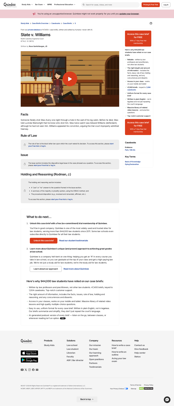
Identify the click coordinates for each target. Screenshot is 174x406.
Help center (139, 353)
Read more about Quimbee (76, 269)
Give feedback (141, 349)
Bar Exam (39, 4)
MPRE (49, 4)
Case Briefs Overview (40, 23)
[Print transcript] (151, 23)
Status (137, 356)
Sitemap (133, 389)
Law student (72, 349)
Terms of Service (135, 385)
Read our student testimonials (73, 240)
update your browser (129, 14)
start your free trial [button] (41, 165)
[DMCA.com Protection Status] (146, 388)
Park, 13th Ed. (130, 150)
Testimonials (95, 367)
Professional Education (63, 4)
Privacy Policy (148, 385)
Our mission (95, 345)
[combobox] (110, 4)
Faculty (70, 356)
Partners (93, 363)
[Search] (83, 4)
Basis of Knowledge (133, 162)
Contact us (139, 345)
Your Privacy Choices (117, 389)
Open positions (96, 359)
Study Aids (26, 4)
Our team (93, 349)
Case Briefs (67, 23)
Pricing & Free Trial (150, 5)
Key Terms (130, 156)
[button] (70, 79)
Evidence (128, 147)
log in (43, 146)
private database (34, 30)
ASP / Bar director (75, 360)
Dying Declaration (132, 164)
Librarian (71, 353)
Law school (72, 345)
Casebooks (55, 23)
